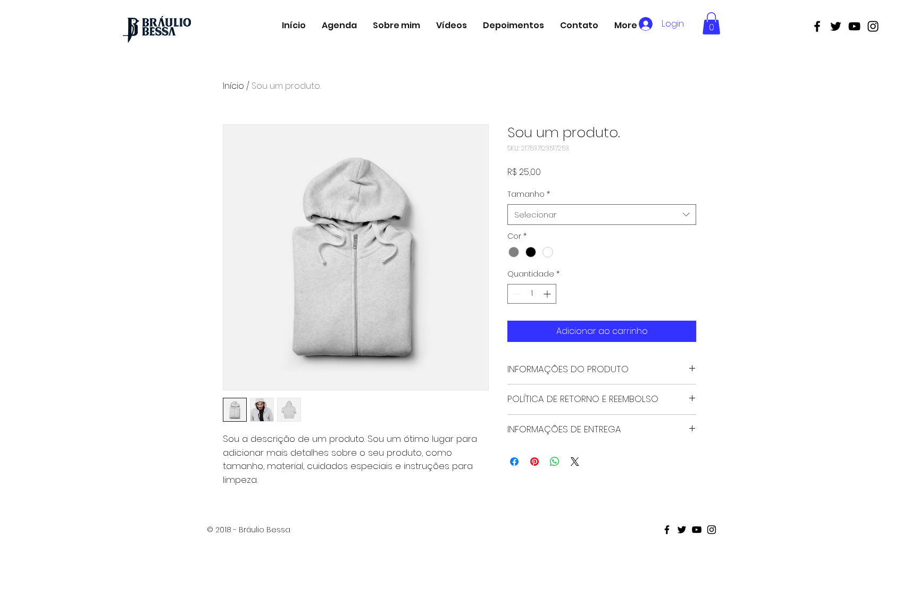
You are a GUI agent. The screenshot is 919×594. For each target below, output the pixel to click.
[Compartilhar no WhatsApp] (554, 461)
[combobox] (601, 214)
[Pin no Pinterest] (534, 461)
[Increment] (548, 294)
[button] (711, 23)
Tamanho (528, 194)
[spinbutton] (531, 294)
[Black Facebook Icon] (817, 26)
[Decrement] (515, 294)
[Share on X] (575, 461)
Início (233, 86)
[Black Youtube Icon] (854, 26)
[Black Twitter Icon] (836, 26)
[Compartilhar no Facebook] (514, 461)
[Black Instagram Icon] (873, 26)
